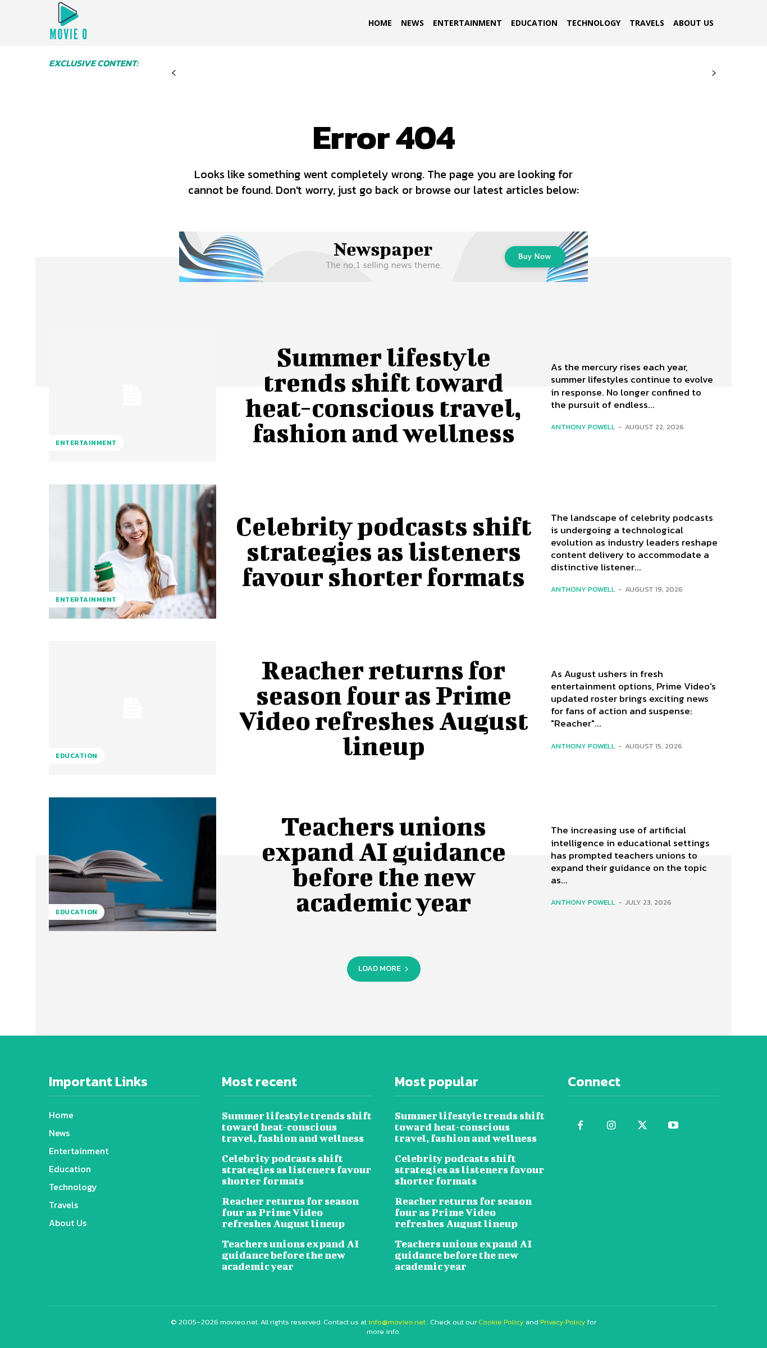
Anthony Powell (583, 426)
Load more (379, 968)
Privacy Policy (563, 1322)
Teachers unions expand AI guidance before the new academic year (384, 863)
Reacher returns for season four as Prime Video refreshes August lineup (383, 707)
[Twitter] (642, 1125)
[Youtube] (673, 1125)
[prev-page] (174, 73)
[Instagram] (611, 1125)
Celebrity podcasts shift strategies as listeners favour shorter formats (384, 551)
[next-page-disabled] (714, 73)
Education (77, 756)
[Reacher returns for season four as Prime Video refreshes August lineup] (132, 708)
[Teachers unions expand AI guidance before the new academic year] (132, 864)
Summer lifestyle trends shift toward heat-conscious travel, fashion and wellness (383, 394)
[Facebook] (580, 1125)
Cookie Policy (501, 1322)
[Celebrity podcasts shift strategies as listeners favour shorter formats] (132, 551)
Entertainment (86, 443)
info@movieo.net (397, 1322)
